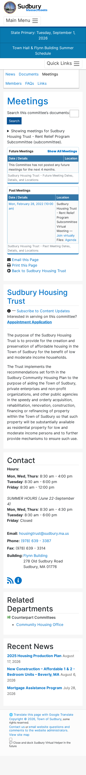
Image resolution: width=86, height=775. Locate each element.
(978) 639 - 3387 (36, 540)
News (10, 74)
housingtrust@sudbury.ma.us (44, 533)
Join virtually (66, 235)
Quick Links (60, 63)
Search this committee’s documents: (38, 112)
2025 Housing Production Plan (34, 655)
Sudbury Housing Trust (37, 297)
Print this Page (24, 265)
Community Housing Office (39, 624)
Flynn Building (35, 555)
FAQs (29, 83)
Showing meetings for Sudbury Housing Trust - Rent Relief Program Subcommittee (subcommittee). (38, 136)
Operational (37, 772)
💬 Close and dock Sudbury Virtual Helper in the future (40, 744)
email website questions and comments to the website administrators (39, 728)
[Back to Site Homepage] (25, 7)
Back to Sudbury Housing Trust (39, 270)
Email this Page (25, 259)
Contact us (17, 727)
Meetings (50, 74)
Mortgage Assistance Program (34, 687)
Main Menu (19, 20)
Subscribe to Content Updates (43, 311)
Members (14, 83)
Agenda (70, 240)
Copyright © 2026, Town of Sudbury (35, 719)
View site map (19, 734)
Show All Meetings (62, 151)
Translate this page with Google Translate (41, 714)
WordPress (29, 750)
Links (42, 83)
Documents (29, 74)
